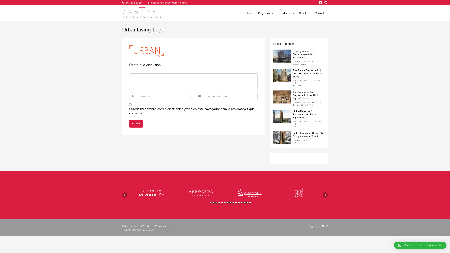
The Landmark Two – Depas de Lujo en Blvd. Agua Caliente (306, 95)
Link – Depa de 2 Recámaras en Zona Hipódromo (304, 114)
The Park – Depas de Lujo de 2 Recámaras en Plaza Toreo (307, 73)
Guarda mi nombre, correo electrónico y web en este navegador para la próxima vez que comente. (192, 111)
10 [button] (236, 203)
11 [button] (239, 203)
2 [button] (214, 203)
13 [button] (244, 203)
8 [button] (230, 203)
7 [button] (228, 203)
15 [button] (250, 203)
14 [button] (247, 203)
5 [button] (222, 203)
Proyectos (264, 13)
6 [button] (225, 203)
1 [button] (211, 203)
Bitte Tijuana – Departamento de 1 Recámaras (303, 54)
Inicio (250, 13)
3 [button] (216, 203)
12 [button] (242, 203)
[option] (151, 193)
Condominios (286, 13)
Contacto (320, 13)
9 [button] (233, 203)
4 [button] (219, 203)
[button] (124, 195)
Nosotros (304, 13)
